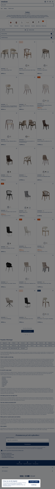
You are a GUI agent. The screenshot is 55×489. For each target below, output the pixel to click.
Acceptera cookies (34, 481)
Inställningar (34, 484)
